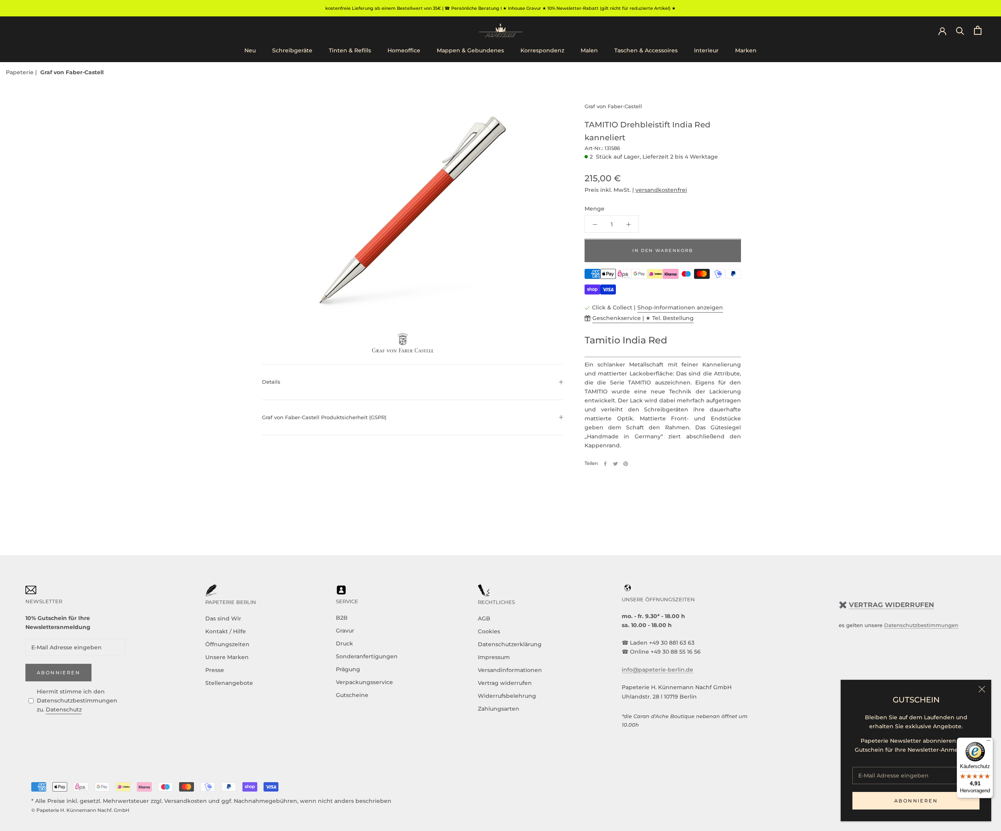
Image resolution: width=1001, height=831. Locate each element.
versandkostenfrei (661, 190)
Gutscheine (352, 695)
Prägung (348, 669)
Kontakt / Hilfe (225, 631)
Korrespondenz (542, 50)
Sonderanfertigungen (367, 656)
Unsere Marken (227, 657)
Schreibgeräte (292, 50)
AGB (484, 618)
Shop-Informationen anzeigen (680, 307)
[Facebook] (605, 463)
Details (271, 382)
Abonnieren (916, 801)
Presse (214, 670)
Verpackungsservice (364, 682)
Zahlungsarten (498, 708)
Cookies (489, 631)
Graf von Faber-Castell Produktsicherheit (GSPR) (324, 417)
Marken (746, 50)
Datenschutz (64, 709)
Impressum (494, 657)
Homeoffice (403, 50)
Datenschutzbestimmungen (921, 625)
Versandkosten (185, 800)
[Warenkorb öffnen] (977, 30)
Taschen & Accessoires (646, 50)
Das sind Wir (223, 618)
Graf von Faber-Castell (72, 72)
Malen (589, 50)
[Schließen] (981, 689)
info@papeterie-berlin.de (657, 669)
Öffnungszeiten (227, 644)
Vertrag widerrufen (505, 682)
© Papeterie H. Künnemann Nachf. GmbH (80, 810)
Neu (250, 50)
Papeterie (20, 72)
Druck (344, 643)
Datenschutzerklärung (510, 644)
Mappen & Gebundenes (470, 50)
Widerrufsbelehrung (507, 695)
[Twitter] (615, 463)
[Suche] (960, 30)
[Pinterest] (625, 463)
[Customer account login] (942, 30)
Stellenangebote (229, 682)
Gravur (345, 630)
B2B (342, 617)
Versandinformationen (510, 670)
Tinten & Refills (350, 50)
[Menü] (988, 742)
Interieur (706, 50)
